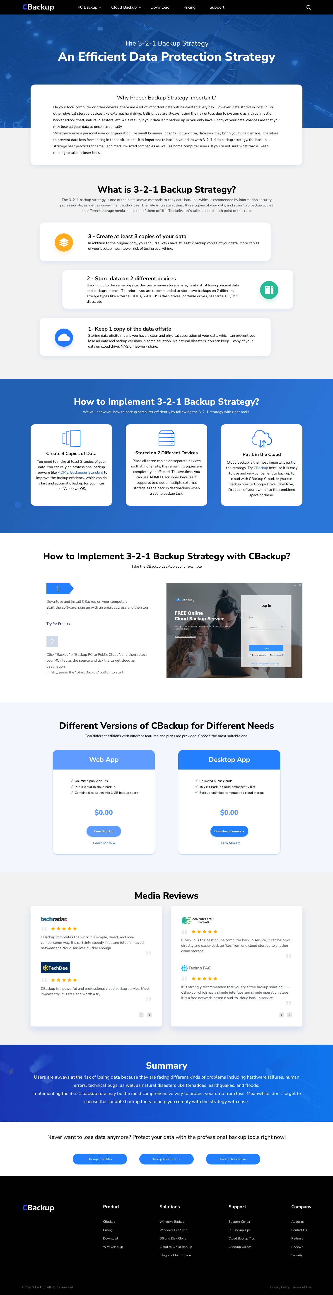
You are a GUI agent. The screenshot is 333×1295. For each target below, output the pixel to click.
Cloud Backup (124, 7)
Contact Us (299, 1230)
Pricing (189, 7)
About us (297, 1222)
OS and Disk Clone (172, 1238)
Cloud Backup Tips (242, 1238)
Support (217, 7)
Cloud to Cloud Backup (175, 1247)
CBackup (261, 467)
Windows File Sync (173, 1230)
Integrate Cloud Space (175, 1255)
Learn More (102, 843)
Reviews (297, 1247)
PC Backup (87, 7)
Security (297, 1255)
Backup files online (233, 1159)
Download (160, 7)
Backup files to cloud (166, 1159)
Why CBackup (113, 1247)
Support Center (239, 1222)
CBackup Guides (240, 1247)
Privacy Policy (280, 1287)
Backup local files (100, 1159)
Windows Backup (171, 1222)
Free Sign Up (103, 831)
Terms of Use (302, 1287)
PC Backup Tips (240, 1230)
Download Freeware (229, 831)
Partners (297, 1238)
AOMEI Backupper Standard (80, 472)
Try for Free (55, 623)
